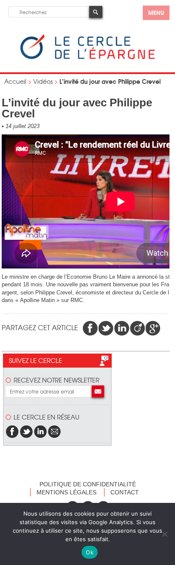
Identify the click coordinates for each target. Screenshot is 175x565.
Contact (124, 492)
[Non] (164, 534)
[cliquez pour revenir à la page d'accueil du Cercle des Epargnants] (87, 57)
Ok (89, 552)
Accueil (15, 81)
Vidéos (43, 81)
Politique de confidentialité (88, 484)
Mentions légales (66, 492)
